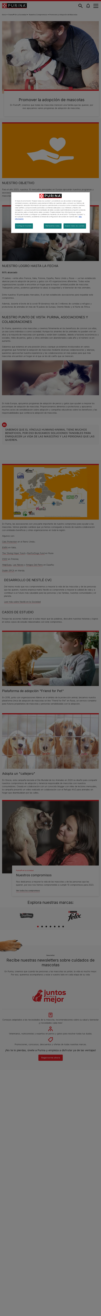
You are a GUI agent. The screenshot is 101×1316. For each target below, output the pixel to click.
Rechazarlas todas (53, 226)
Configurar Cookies (24, 226)
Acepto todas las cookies (75, 226)
